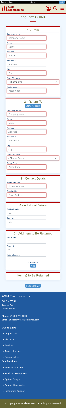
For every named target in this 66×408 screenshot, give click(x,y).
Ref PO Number (13, 209)
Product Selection (14, 367)
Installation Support (15, 391)
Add (33, 265)
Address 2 (11, 60)
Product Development (16, 373)
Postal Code (12, 87)
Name (9, 43)
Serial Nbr (11, 246)
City (8, 69)
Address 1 (11, 51)
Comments (11, 218)
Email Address (13, 191)
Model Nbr (11, 237)
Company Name (14, 34)
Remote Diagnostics (15, 385)
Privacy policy (12, 357)
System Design (12, 379)
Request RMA (33, 285)
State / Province (13, 78)
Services (9, 345)
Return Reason (13, 255)
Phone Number (13, 182)
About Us (9, 339)
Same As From (33, 105)
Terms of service (13, 351)
